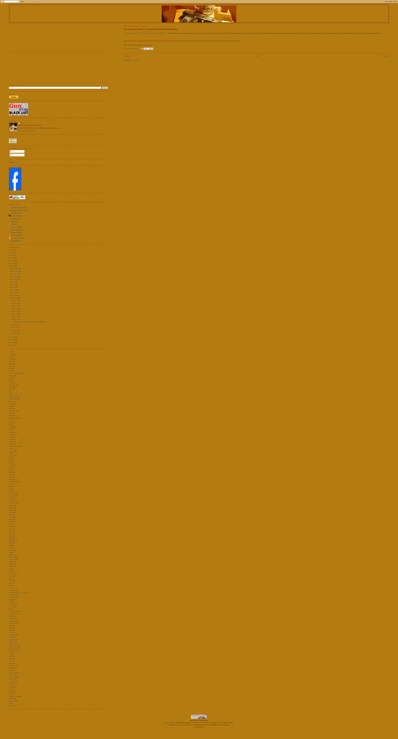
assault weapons (13, 397)
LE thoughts (12, 540)
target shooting (13, 673)
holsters (11, 512)
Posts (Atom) (135, 60)
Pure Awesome (13, 611)
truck (10, 689)
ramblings (12, 614)
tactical (11, 668)
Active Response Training (18, 207)
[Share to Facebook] (150, 49)
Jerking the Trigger (17, 216)
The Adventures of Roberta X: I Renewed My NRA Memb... (30, 322)
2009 (12, 345)
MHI (10, 569)
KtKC (10, 538)
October (15, 274)
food (10, 470)
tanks (10, 670)
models (11, 571)
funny (10, 472)
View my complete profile (27, 130)
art (9, 392)
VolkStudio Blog (16, 241)
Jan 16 (16, 311)
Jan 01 (16, 333)
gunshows (12, 500)
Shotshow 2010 (13, 644)
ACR (10, 378)
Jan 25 (16, 303)
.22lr (10, 357)
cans (10, 425)
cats (10, 434)
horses (10, 515)
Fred (22, 123)
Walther (11, 694)
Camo (10, 423)
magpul (11, 564)
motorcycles (12, 574)
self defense (12, 640)
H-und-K (11, 505)
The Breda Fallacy (16, 232)
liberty (11, 543)
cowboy (11, 449)
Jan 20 (16, 308)
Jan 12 (16, 319)
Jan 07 (16, 325)
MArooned (14, 221)
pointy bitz (12, 604)
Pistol (10, 599)
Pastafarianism (13, 595)
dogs (10, 460)
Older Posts (386, 56)
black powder (12, 411)
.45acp (11, 361)
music (10, 583)
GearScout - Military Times (19, 210)
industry (11, 522)
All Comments (15, 155)
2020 (12, 250)
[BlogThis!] (146, 49)
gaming (11, 474)
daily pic (11, 456)
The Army (12, 675)
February (15, 295)
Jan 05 (16, 328)
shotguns (11, 642)
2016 (12, 258)
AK (10, 380)
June (14, 284)
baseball (11, 404)
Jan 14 (16, 316)
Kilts (10, 533)
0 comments (135, 48)
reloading (11, 618)
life (10, 545)
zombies (11, 706)
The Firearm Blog (16, 235)
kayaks (11, 531)
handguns (11, 508)
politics (11, 607)
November (16, 271)
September (16, 276)
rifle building (12, 623)
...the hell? (12, 354)
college (11, 444)
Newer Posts (127, 56)
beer (10, 406)
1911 (10, 368)
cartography (12, 432)
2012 (12, 337)
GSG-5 (11, 491)
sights (10, 656)
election (11, 465)
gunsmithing (12, 503)
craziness (11, 451)
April (14, 290)
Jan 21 (16, 306)
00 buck (11, 364)
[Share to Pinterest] (152, 49)
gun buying (12, 493)
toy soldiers (12, 682)
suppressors (12, 666)
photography (12, 597)
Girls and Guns (13, 482)
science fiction (13, 635)
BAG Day (11, 401)
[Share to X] (148, 49)
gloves (11, 484)
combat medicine (14, 446)
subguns (11, 663)
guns (10, 498)
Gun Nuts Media (16, 213)
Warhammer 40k (13, 696)
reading (11, 616)
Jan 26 (16, 300)
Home (256, 56)
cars (10, 430)
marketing (12, 566)
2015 (12, 260)
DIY (10, 458)
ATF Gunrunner (13, 399)
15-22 (10, 366)
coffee (10, 441)
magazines (12, 559)
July (14, 282)
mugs (10, 578)
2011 (12, 340)
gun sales (11, 496)
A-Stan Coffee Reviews (15, 373)
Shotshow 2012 (13, 649)
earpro (10, 463)
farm (10, 467)
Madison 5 (12, 557)
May (14, 287)
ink (10, 524)
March (15, 293)
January (15, 298)
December (16, 268)
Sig (10, 654)
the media (11, 680)
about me (11, 375)
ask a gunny (12, 394)
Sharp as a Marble (16, 227)
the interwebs (12, 677)
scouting (11, 637)
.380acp (11, 359)
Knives (11, 536)
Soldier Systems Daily (17, 230)
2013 (12, 266)
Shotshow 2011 (13, 647)
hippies (11, 510)
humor (11, 519)
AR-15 (11, 387)
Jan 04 (16, 330)
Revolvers (12, 621)
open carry (12, 590)
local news (12, 550)
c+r (10, 420)
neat (10, 585)
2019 (12, 252)
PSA (10, 609)
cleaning (11, 439)
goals (10, 486)
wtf (10, 703)
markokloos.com (16, 218)
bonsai (11, 413)
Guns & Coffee (199, 8)
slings (10, 661)
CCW (10, 437)
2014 (12, 263)
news (10, 588)
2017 (12, 255)
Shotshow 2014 (13, 651)
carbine (11, 427)
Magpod (11, 562)
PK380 (11, 602)
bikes (10, 408)
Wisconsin (12, 701)
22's (10, 371)
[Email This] (144, 49)
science (11, 632)
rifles (10, 625)
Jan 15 (16, 314)
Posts (13, 151)
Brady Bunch (12, 418)
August (15, 279)
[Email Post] (141, 48)
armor (10, 390)
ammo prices (12, 385)
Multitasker (12, 581)
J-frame (11, 526)
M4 (10, 552)
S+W (10, 630)
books (10, 415)
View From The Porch (17, 238)
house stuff (12, 517)
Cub (10, 453)
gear (10, 477)
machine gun (12, 555)
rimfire (11, 628)
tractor (11, 684)
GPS (10, 489)
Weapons (11, 698)
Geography (12, 479)
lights (10, 548)
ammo (10, 382)
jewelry (11, 529)
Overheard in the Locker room (17, 592)
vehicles (11, 691)
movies (11, 576)
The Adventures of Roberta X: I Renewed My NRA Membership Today (150, 29)
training (11, 687)
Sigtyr (10, 658)
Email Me (11, 162)
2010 (12, 342)
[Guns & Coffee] (15, 190)
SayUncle (13, 224)
